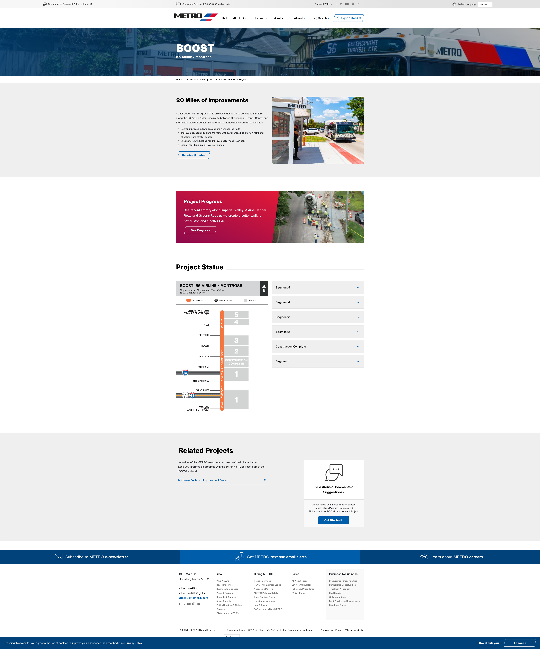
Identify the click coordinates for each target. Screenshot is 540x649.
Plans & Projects (225, 592)
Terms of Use (327, 630)
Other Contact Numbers (193, 598)
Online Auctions (337, 597)
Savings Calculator (301, 584)
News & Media (223, 601)
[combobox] (485, 4)
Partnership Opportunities (342, 584)
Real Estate (335, 592)
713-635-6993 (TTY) (192, 593)
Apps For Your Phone (264, 597)
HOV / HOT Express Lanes (267, 584)
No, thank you (489, 643)
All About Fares (299, 580)
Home (179, 79)
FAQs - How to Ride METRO (268, 609)
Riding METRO (233, 18)
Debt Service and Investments (344, 601)
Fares (259, 18)
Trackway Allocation (339, 588)
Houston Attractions (264, 601)
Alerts (278, 18)
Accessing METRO (263, 588)
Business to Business (227, 588)
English (483, 4)
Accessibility (356, 630)
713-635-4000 (210, 4)
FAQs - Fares (298, 592)
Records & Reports (226, 597)
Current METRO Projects (199, 79)
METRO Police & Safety (266, 592)
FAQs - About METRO (227, 613)
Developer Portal (337, 605)
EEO (347, 630)
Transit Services (262, 580)
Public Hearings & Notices (229, 605)
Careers (220, 609)
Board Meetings (224, 584)
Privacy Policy (134, 643)
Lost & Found (260, 605)
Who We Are (222, 580)
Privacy (339, 630)
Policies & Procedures (303, 588)
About (298, 18)
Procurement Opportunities (343, 580)
